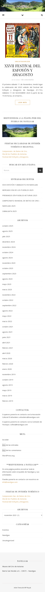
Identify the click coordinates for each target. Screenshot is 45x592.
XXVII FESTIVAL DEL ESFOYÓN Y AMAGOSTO (22, 70)
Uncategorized (22, 62)
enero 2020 (7, 369)
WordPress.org (8, 455)
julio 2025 (6, 236)
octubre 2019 (7, 380)
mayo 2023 (6, 284)
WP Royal (27, 588)
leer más (22, 102)
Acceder (5, 439)
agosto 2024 (7, 257)
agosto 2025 (7, 231)
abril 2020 (6, 353)
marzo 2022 (7, 321)
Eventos (5, 530)
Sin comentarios (27, 79)
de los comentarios (11, 450)
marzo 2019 (7, 395)
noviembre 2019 (8, 374)
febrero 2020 (7, 364)
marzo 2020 (7, 358)
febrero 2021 (7, 348)
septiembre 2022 (9, 305)
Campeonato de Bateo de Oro (14, 151)
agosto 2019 (7, 385)
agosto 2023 (7, 279)
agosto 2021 (7, 332)
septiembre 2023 (9, 273)
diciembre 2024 (8, 242)
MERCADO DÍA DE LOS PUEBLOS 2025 (17, 190)
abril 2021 (6, 342)
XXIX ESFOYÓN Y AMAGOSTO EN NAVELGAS (20, 185)
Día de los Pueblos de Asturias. (14, 499)
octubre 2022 (7, 300)
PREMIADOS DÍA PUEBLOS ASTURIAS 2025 (19, 195)
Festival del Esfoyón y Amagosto (15, 157)
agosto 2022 (7, 311)
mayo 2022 (6, 316)
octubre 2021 (7, 326)
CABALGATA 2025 (9, 211)
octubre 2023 (7, 268)
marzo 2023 (7, 289)
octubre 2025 (7, 226)
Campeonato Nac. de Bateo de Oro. (16, 496)
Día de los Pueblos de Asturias (14, 154)
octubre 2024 (7, 252)
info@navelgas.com (10, 482)
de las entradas (10, 445)
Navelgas (6, 535)
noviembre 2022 (8, 295)
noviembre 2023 (8, 263)
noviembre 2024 (8, 247)
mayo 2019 (6, 390)
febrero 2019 (7, 401)
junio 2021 (6, 337)
